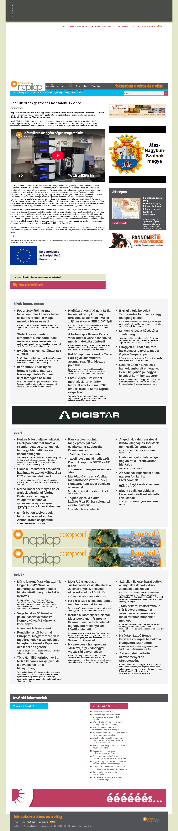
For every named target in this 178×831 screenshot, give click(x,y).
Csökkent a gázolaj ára (102, 711)
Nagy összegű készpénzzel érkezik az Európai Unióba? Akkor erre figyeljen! (109, 762)
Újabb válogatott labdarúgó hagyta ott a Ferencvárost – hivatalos (138, 461)
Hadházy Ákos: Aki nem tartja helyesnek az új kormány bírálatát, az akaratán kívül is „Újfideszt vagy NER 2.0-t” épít (90, 316)
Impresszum (19, 822)
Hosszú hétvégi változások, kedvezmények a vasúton (104, 752)
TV (133, 26)
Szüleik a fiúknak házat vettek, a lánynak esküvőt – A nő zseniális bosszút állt (140, 585)
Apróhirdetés (68, 26)
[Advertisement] (89, 55)
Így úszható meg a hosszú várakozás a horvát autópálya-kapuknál (109, 734)
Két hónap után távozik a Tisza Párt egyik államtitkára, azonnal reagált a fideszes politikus (90, 360)
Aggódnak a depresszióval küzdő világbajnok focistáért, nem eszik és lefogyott (139, 443)
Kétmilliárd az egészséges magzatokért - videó (62, 92)
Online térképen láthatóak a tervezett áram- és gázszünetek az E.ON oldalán (109, 757)
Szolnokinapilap (21, 92)
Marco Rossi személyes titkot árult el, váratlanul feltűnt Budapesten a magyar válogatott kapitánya (38, 494)
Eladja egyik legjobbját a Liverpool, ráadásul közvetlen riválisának (140, 494)
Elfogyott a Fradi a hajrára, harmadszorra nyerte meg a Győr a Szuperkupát (139, 350)
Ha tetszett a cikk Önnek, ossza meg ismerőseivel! (37, 277)
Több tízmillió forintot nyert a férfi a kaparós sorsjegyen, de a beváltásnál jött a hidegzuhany (38, 663)
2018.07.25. (16, 108)
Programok (82, 26)
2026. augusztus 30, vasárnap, (66, 90)
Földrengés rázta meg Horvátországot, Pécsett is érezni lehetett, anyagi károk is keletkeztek (152, 206)
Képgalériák (95, 26)
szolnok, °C (65, 84)
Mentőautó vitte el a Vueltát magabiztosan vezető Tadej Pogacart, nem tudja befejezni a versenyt (89, 482)
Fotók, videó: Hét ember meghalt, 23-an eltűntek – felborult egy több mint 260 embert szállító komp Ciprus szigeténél (88, 385)
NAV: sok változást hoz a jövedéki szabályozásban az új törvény (107, 723)
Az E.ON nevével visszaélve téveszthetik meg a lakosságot (105, 728)
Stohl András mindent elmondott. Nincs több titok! (37, 336)
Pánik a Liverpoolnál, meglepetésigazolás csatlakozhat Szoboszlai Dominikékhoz (85, 445)
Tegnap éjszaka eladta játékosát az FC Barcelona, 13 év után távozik (89, 501)
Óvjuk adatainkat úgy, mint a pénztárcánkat (104, 773)
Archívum (142, 26)
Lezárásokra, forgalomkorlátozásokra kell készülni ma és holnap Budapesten (109, 768)
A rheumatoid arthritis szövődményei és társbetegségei (135, 657)
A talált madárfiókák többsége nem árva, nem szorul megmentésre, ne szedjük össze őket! (107, 740)
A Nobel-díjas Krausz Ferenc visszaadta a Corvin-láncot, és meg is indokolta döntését (89, 337)
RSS (163, 26)
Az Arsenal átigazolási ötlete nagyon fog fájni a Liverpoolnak (139, 476)
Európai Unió (122, 26)
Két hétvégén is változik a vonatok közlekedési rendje (107, 778)
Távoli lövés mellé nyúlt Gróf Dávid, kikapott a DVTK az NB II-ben (89, 462)
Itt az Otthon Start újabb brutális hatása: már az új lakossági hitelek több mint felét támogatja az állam (36, 372)
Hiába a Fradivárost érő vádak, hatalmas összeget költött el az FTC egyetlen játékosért (39, 472)
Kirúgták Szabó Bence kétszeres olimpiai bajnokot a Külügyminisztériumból (140, 639)
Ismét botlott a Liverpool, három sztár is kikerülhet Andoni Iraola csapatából (35, 516)
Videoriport (96, 86)
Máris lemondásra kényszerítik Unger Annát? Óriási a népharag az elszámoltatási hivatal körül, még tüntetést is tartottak (39, 589)
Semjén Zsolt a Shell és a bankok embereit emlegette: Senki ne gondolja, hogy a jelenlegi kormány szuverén (139, 370)
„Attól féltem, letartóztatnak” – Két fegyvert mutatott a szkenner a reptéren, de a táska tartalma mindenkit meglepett (140, 613)
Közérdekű (109, 26)
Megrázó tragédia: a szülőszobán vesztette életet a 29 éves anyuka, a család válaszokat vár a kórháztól (89, 587)
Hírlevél (152, 26)
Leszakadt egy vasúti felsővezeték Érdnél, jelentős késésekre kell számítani (107, 717)
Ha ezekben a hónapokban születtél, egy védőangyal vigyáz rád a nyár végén (87, 648)
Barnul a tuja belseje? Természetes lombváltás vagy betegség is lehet (140, 314)
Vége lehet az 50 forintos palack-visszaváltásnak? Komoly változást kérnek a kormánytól (36, 619)
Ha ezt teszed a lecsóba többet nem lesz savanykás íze (90, 602)
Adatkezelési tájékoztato (37, 822)
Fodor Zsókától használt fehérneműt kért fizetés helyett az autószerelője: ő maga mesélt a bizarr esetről (38, 316)
